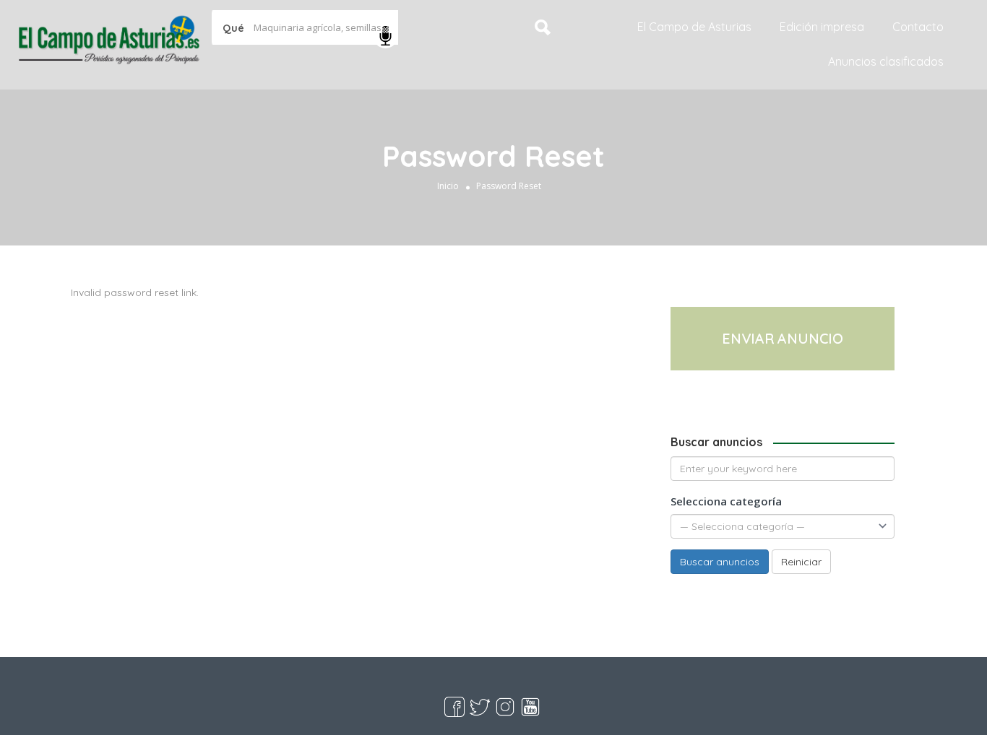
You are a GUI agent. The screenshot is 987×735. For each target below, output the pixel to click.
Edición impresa (822, 26)
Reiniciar (801, 561)
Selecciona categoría (726, 501)
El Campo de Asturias (694, 26)
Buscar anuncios (719, 561)
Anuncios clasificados (886, 61)
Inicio (448, 186)
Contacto (918, 26)
